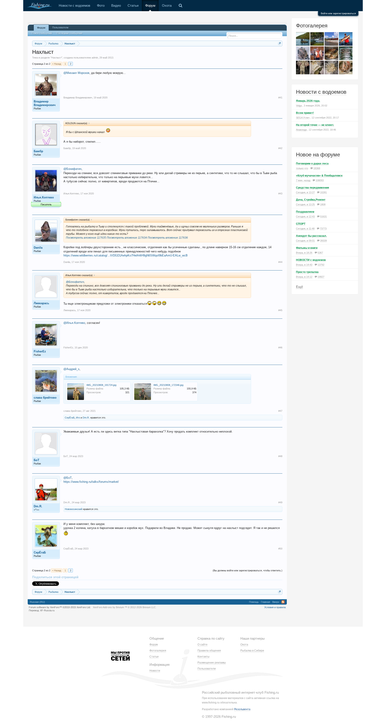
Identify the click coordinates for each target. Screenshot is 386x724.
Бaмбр (38, 151)
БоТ (36, 460)
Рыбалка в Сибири (252, 650)
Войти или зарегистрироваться (338, 13)
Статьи (133, 5)
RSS (283, 601)
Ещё (299, 287)
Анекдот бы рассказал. (311, 235)
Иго (78, 417)
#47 (280, 411)
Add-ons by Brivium (124, 607)
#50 (280, 548)
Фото (101, 5)
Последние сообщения (69, 33)
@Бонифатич (72, 169)
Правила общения (209, 650)
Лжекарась (41, 303)
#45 (280, 310)
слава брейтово (45, 397)
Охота (167, 5)
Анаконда (301, 129)
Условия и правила (275, 607)
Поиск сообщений (42, 33)
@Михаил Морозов (76, 73)
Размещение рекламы (211, 662)
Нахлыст (56, 57)
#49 (280, 502)
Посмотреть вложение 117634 (127, 237)
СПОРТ (300, 223)
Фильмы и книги (306, 248)
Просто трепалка (307, 272)
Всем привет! (305, 112)
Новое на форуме (318, 155)
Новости (154, 670)
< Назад (56, 63)
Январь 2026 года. (308, 100)
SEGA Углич (303, 117)
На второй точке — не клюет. (315, 125)
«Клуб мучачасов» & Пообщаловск (319, 175)
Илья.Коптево (44, 197)
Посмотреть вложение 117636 (168, 237)
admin (95, 57)
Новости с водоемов (74, 5)
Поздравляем (305, 211)
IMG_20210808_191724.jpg (101, 385)
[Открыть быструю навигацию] (279, 43)
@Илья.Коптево (74, 323)
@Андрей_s (71, 369)
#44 (280, 262)
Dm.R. (86, 417)
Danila (38, 247)
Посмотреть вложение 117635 (86, 237)
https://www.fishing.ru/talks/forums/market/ (91, 481)
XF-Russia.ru (47, 610)
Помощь (254, 602)
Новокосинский (73, 509)
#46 (280, 347)
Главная (265, 602)
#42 (280, 148)
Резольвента (242, 709)
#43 (280, 193)
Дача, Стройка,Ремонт (310, 199)
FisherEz (40, 351)
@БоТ (67, 477)
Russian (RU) (37, 602)
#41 (280, 97)
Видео (116, 5)
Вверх (275, 602)
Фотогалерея (311, 26)
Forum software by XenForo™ (60, 607)
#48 (280, 456)
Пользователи (60, 27)
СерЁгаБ (70, 417)
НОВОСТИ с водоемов (311, 260)
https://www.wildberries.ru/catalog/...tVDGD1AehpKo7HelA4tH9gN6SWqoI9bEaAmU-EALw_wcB (125, 255)
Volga (299, 105)
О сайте (202, 644)
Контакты (203, 656)
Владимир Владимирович (45, 103)
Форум (150, 5)
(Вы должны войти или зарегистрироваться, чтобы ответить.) (247, 570)
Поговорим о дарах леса (312, 163)
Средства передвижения (312, 187)
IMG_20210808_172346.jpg (168, 385)
